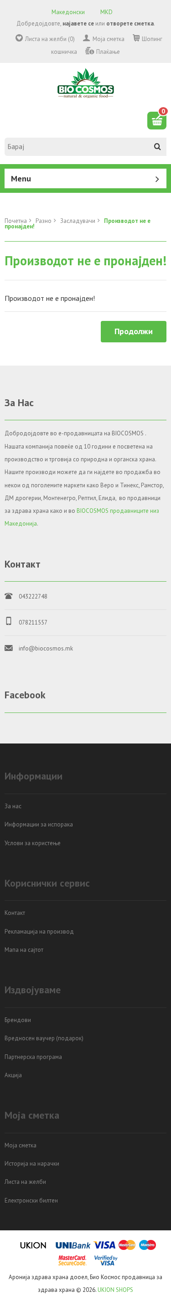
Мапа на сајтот (24, 950)
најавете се (78, 23)
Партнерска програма (33, 1057)
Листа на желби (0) (50, 39)
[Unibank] (73, 1248)
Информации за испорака (39, 824)
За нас (13, 806)
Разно (44, 221)
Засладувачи (77, 221)
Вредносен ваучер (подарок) (44, 1038)
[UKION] (34, 1248)
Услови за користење (33, 843)
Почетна (16, 221)
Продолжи (133, 331)
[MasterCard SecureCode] (72, 1264)
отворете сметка (130, 23)
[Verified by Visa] (106, 1264)
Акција (13, 1075)
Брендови (18, 1020)
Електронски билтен (31, 1200)
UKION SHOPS (115, 1290)
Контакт (15, 913)
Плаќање (108, 52)
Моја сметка (108, 39)
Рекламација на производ (39, 931)
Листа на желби (25, 1182)
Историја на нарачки (32, 1163)
